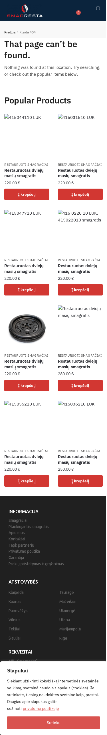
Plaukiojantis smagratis (29, 526)
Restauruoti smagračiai (26, 165)
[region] (53, 698)
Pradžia (9, 32)
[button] (98, 8)
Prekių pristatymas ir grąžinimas (36, 564)
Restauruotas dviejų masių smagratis (24, 173)
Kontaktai (17, 539)
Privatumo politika (24, 551)
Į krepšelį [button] (27, 194)
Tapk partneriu (21, 545)
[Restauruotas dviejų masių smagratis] (26, 136)
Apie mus (17, 532)
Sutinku (53, 722)
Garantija (16, 557)
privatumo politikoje (41, 708)
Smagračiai (18, 520)
